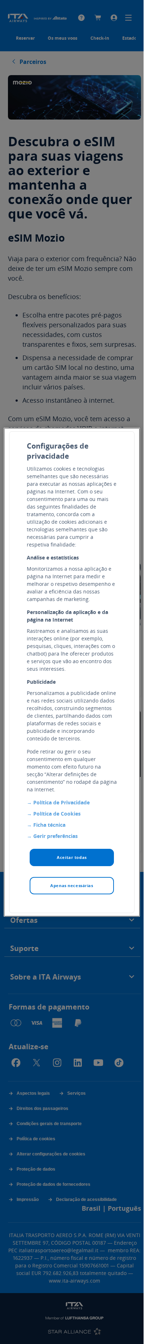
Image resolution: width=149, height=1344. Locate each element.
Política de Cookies (57, 813)
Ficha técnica (49, 824)
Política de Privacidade (61, 802)
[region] (72, 672)
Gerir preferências (55, 836)
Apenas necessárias (71, 885)
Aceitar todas (71, 857)
